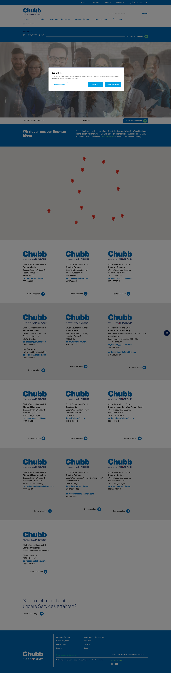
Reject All (95, 84)
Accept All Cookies (113, 84)
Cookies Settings (59, 84)
